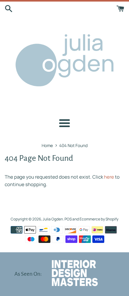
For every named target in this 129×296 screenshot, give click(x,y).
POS (68, 219)
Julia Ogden (53, 219)
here (109, 177)
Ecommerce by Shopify (99, 219)
